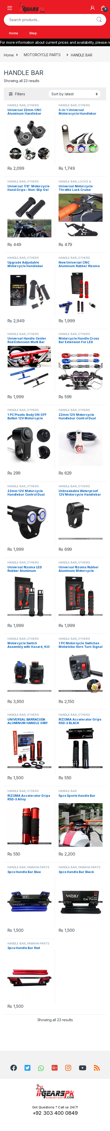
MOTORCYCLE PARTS (42, 55)
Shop (33, 33)
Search (99, 20)
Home (13, 33)
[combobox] (48, 20)
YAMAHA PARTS (38, 867)
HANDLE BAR (16, 105)
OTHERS (33, 105)
